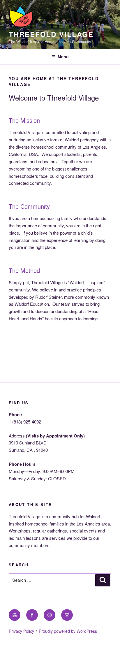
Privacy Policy (21, 631)
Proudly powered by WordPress (68, 631)
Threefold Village (51, 34)
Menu (63, 56)
